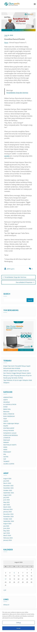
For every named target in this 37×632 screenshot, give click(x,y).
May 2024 (6, 531)
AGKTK (5, 400)
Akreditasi (6, 402)
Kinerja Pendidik (8, 430)
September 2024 (8, 521)
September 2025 (8, 493)
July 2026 (6, 481)
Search (6, 294)
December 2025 (8, 485)
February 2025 (8, 509)
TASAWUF (6, 461)
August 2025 (7, 495)
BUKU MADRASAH (9, 416)
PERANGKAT (7, 452)
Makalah (6, 442)
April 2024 (6, 533)
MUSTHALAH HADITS (9, 445)
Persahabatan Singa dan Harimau (17, 93)
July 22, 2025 (8, 35)
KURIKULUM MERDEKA (10, 435)
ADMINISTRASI (8, 397)
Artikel (5, 407)
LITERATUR (6, 438)
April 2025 (6, 505)
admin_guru (10, 269)
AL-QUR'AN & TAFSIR (9, 404)
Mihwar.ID (6, 605)
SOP (4, 459)
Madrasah (6, 440)
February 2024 (8, 538)
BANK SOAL (7, 409)
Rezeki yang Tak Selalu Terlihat (13, 378)
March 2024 (7, 535)
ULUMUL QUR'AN (8, 464)
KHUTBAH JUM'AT (8, 428)
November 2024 (8, 516)
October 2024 (7, 519)
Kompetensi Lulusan (9, 433)
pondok (6, 156)
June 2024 (6, 528)
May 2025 (6, 502)
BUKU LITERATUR (8, 414)
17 (5, 579)
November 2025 (8, 488)
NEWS (5, 447)
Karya (6, 42)
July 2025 (6, 497)
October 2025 (7, 490)
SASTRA (5, 457)
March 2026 (7, 483)
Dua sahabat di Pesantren (24, 282)
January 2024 (7, 540)
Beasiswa (6, 411)
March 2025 (7, 507)
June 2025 (6, 500)
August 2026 (7, 478)
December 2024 (8, 514)
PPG (4, 454)
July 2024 (6, 526)
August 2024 (7, 523)
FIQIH (5, 419)
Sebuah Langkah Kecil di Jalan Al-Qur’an (16, 371)
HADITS (5, 421)
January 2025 (7, 512)
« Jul (4, 590)
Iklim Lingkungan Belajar (11, 423)
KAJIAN (5, 426)
